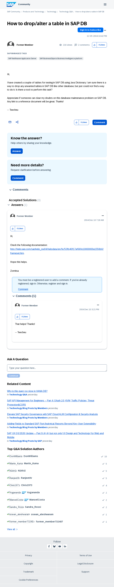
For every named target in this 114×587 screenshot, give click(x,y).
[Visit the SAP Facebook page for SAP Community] (49, 546)
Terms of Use (85, 555)
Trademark (28, 572)
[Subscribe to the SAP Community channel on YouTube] (59, 546)
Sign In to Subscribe (90, 30)
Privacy (28, 555)
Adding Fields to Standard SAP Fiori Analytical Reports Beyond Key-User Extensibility (51, 423)
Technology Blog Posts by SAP (25, 441)
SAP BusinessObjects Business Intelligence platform (61, 58)
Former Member (25, 45)
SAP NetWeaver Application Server (22, 58)
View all (11, 529)
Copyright (28, 563)
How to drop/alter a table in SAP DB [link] (89, 12)
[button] (94, 45)
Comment (99, 122)
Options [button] (105, 30)
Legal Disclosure (85, 563)
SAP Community (13, 12)
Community (24, 4)
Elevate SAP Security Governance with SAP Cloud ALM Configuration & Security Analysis (52, 414)
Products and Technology (33, 12)
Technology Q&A (66, 12)
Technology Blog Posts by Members (28, 408)
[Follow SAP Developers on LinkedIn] (65, 546)
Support (85, 572)
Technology (51, 12)
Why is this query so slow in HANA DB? (27, 391)
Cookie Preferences (28, 580)
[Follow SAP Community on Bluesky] (54, 546)
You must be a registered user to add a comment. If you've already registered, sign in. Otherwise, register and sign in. (52, 282)
